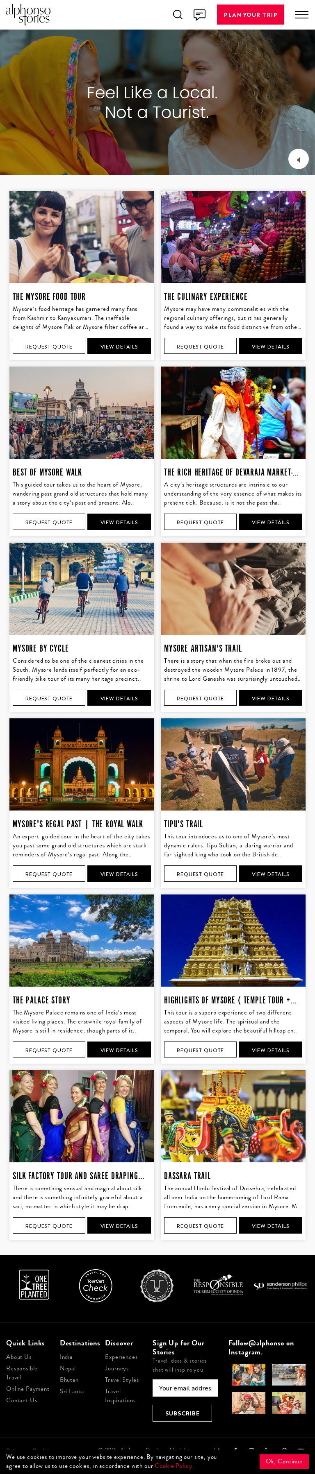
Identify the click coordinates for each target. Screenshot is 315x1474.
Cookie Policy (173, 1466)
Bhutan (69, 1380)
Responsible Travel (22, 1373)
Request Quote (49, 347)
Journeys (117, 1368)
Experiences (121, 1357)
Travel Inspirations (120, 1396)
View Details (119, 347)
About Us (19, 1357)
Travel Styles (122, 1380)
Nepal (68, 1368)
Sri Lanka (72, 1391)
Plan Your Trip (250, 14)
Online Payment (28, 1389)
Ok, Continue (284, 1461)
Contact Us (21, 1400)
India (66, 1357)
